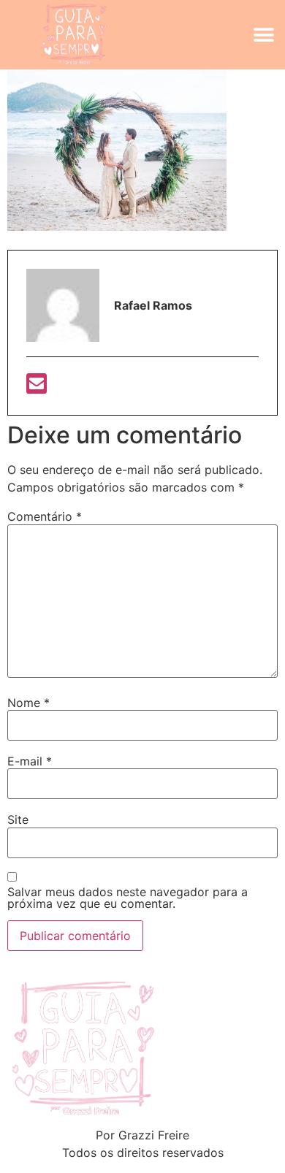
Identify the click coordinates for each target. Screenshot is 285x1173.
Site (17, 819)
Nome (28, 702)
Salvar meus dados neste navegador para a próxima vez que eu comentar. (127, 897)
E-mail (29, 761)
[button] (264, 34)
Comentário (44, 516)
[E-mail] (36, 388)
